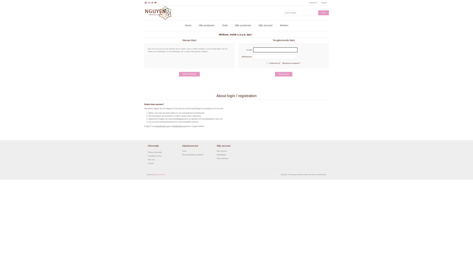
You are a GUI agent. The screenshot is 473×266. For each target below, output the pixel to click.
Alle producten (207, 25)
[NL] (145, 3)
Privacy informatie (155, 152)
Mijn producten (243, 25)
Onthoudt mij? (274, 63)
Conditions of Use (155, 156)
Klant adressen (222, 158)
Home (188, 25)
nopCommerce (160, 174)
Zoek (323, 13)
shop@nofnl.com (162, 126)
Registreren (313, 3)
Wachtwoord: (247, 57)
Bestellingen (221, 155)
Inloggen (324, 3)
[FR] (148, 3)
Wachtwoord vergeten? (291, 63)
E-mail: (249, 50)
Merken (284, 25)
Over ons (151, 160)
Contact (151, 163)
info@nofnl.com (179, 126)
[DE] (155, 3)
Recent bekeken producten (192, 155)
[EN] (152, 3)
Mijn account (265, 25)
